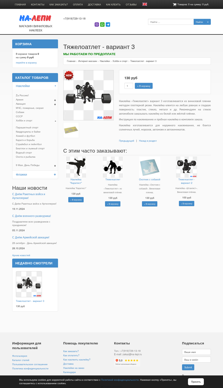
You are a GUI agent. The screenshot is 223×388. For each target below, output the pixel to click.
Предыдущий (126, 140)
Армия (19, 99)
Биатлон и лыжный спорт (30, 148)
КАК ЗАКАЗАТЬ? (58, 4)
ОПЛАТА (78, 4)
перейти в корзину (26, 62)
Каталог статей (20, 360)
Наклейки (23, 85)
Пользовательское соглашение (30, 364)
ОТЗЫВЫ (131, 4)
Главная (71, 61)
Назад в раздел (148, 140)
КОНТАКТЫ (37, 4)
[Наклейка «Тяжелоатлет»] (88, 94)
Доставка (68, 363)
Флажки (21, 174)
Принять (196, 381)
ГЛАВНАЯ (20, 4)
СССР (19, 116)
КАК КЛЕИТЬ (113, 4)
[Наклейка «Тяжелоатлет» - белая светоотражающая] (71, 129)
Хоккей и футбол (25, 135)
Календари (69, 372)
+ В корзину (143, 86)
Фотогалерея (19, 355)
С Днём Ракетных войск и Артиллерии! (28, 196)
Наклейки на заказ (73, 368)
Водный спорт (24, 152)
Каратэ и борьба (25, 140)
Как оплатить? (71, 355)
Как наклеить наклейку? (76, 359)
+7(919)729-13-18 (74, 18)
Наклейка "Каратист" (76, 181)
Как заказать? (71, 351)
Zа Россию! (22, 95)
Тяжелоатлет (112, 179)
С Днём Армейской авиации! (30, 237)
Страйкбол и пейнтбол (29, 144)
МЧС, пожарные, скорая (30, 108)
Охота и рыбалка (25, 156)
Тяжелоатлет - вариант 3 (30, 301)
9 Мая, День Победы (28, 165)
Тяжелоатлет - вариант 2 (186, 181)
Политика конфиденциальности (30, 368)
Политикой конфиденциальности (120, 379)
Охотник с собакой (149, 179)
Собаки (20, 112)
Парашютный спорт (27, 127)
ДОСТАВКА (94, 4)
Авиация (21, 103)
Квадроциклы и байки (28, 131)
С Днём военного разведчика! (31, 216)
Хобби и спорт (24, 120)
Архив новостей (21, 255)
